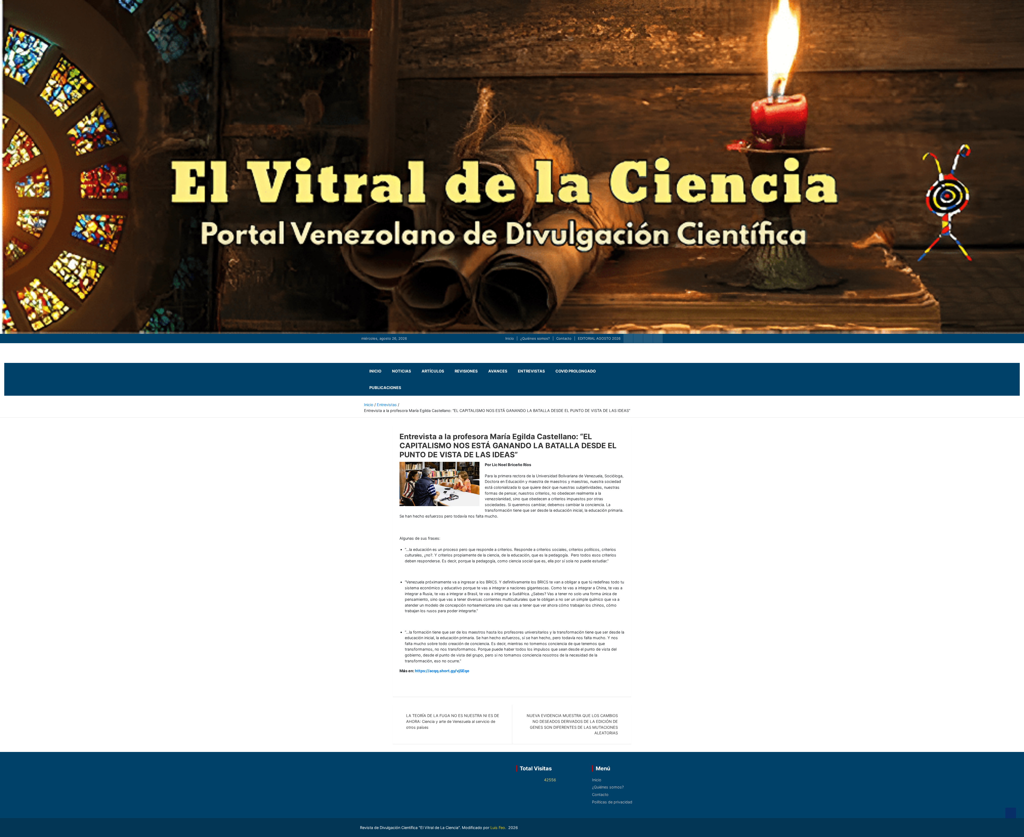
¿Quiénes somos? (535, 338)
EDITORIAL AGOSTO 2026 (599, 338)
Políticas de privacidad (612, 802)
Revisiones (466, 371)
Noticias (401, 371)
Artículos (433, 371)
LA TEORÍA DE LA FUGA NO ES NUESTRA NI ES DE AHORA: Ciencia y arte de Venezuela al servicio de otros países (452, 721)
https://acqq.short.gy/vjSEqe (442, 670)
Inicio (509, 338)
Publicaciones (385, 387)
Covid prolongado (575, 371)
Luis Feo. (498, 827)
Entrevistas (531, 371)
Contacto (563, 338)
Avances (497, 371)
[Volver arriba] (1010, 813)
